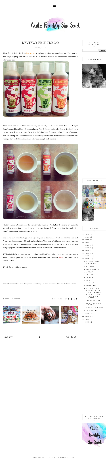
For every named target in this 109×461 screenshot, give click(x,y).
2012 (87, 316)
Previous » (72, 337)
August (90, 272)
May (88, 280)
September (91, 269)
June (89, 277)
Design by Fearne (67, 457)
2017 (87, 250)
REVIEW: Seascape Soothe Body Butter (94, 296)
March (89, 285)
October (90, 266)
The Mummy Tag (93, 300)
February (91, 288)
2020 (87, 242)
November (91, 264)
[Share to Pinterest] (71, 299)
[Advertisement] (95, 132)
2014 (87, 258)
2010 (87, 319)
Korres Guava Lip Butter (94, 303)
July (88, 274)
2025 (87, 234)
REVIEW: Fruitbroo (95, 307)
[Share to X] (66, 299)
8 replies (58, 299)
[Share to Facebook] (68, 299)
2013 (87, 314)
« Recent (8, 337)
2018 (87, 248)
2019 (87, 245)
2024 (87, 237)
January (90, 310)
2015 (87, 256)
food (7, 299)
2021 (87, 239)
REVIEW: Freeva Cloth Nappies (93, 291)
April (89, 283)
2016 (87, 253)
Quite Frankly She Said (49, 457)
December (91, 261)
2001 (87, 322)
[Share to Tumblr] (74, 299)
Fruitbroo (15, 299)
